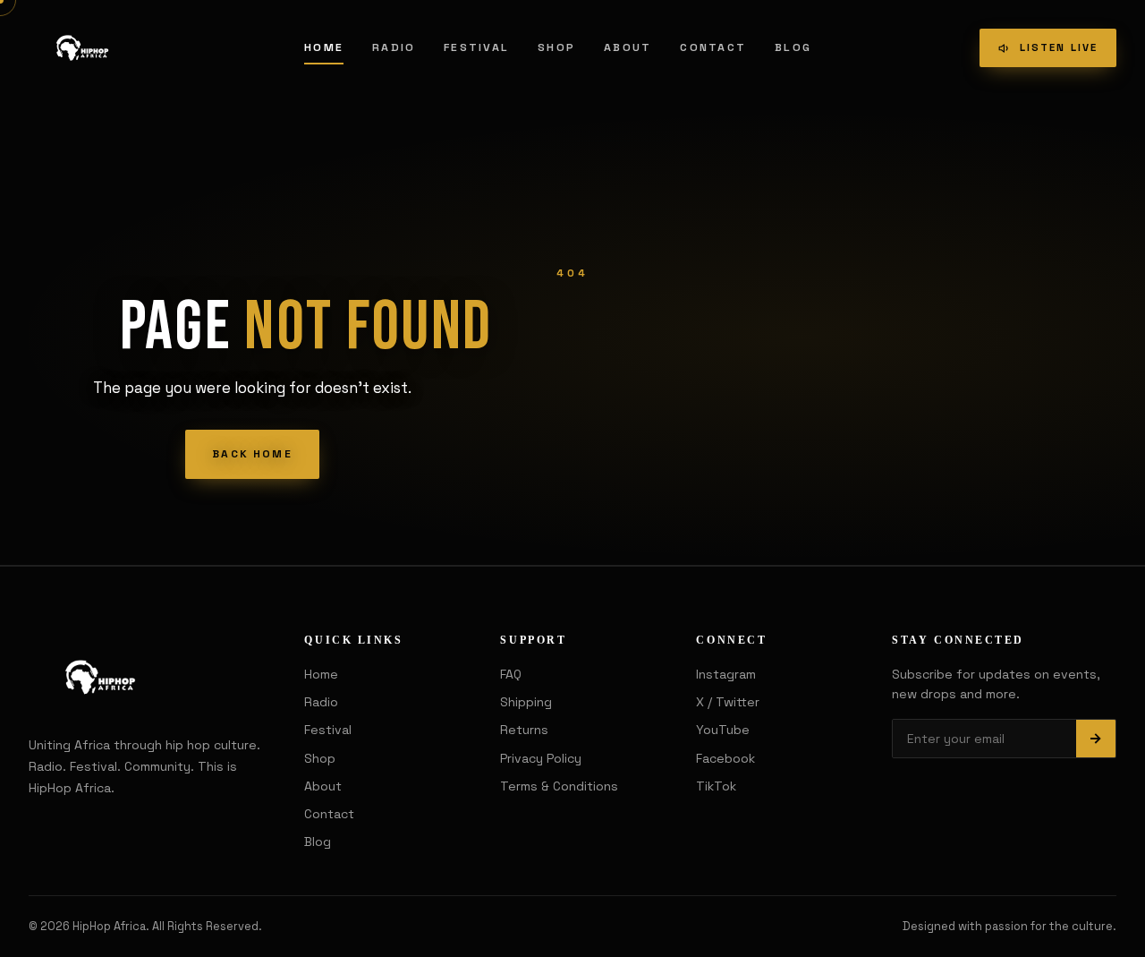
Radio (393, 47)
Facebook (725, 758)
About (627, 47)
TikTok (716, 786)
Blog (793, 47)
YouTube (723, 730)
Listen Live (1059, 47)
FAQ (511, 674)
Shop (556, 47)
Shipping (526, 702)
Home (324, 47)
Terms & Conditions (559, 786)
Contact (713, 47)
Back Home (252, 454)
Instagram (726, 674)
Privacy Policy (540, 758)
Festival (476, 47)
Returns (524, 730)
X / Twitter (727, 702)
